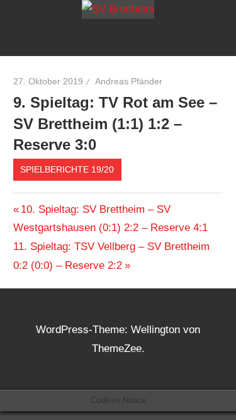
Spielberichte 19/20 (67, 169)
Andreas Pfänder (128, 81)
